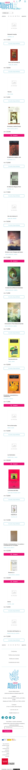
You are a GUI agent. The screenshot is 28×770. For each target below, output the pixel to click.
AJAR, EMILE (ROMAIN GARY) (14, 492)
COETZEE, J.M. (10, 36)
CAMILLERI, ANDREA (12, 64)
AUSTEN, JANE (10, 604)
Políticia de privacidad (14, 655)
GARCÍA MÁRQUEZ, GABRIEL (11, 254)
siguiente (24, 16)
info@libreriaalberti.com (14, 712)
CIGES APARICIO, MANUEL (14, 574)
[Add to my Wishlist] (18, 22)
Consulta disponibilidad (14, 43)
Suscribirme (7, 731)
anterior (4, 16)
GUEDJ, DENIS (11, 361)
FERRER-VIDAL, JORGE (12, 457)
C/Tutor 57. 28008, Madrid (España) (14, 706)
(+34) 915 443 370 (14, 709)
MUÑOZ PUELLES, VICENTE (13, 633)
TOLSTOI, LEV (14, 517)
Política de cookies (14, 658)
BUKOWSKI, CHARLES (8, 398)
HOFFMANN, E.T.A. (11, 159)
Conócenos (14, 651)
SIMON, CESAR (10, 427)
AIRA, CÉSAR (10, 94)
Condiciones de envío (14, 662)
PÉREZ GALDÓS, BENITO (12, 128)
